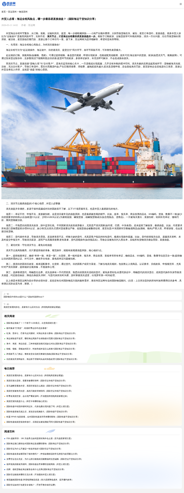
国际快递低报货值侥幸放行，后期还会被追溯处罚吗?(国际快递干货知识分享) (40, 422)
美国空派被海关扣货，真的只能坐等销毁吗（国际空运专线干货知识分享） (39, 391)
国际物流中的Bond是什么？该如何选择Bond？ (24, 297)
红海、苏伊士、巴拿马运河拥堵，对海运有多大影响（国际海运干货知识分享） (41, 333)
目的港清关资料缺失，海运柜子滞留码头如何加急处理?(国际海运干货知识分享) (41, 359)
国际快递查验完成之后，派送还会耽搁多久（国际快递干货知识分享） (37, 412)
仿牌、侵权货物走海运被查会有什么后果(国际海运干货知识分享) (35, 469)
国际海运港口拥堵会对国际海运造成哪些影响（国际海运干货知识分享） (38, 444)
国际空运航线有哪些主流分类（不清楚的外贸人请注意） (31, 475)
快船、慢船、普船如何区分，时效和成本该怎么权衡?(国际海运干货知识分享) (40, 349)
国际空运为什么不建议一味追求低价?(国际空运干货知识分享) (33, 449)
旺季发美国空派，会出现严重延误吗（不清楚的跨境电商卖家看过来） (37, 396)
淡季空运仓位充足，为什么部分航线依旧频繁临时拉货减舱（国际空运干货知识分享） (44, 459)
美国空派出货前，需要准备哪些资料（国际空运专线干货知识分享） (36, 381)
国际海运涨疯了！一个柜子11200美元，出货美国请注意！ (32, 323)
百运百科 (12, 12)
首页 (3, 12)
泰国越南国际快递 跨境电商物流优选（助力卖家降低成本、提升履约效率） (39, 480)
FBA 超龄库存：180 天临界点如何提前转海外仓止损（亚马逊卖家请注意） (39, 438)
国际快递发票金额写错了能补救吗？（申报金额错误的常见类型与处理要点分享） (42, 454)
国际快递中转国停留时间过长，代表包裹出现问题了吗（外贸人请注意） (38, 406)
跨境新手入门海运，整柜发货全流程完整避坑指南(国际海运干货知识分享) (39, 354)
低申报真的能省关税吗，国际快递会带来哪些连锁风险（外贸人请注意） (38, 464)
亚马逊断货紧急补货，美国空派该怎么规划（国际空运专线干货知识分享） (39, 386)
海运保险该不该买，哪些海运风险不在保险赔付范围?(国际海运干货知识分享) (40, 338)
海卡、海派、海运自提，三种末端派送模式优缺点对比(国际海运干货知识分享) (41, 344)
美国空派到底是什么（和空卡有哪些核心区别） (27, 401)
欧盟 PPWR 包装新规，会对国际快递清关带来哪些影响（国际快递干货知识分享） (42, 417)
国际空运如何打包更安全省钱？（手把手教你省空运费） (31, 485)
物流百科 (23, 12)
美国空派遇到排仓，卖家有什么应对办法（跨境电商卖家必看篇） (33, 307)
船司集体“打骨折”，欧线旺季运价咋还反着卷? (26, 328)
